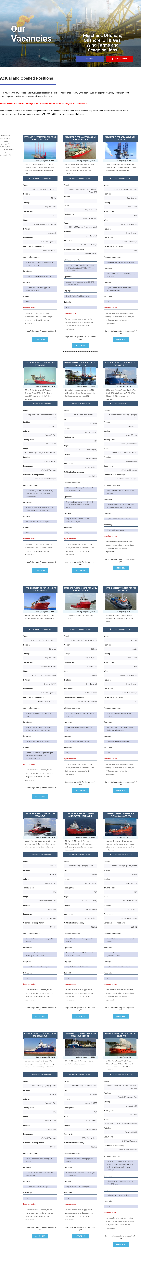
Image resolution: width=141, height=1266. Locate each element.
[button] (40, 178)
